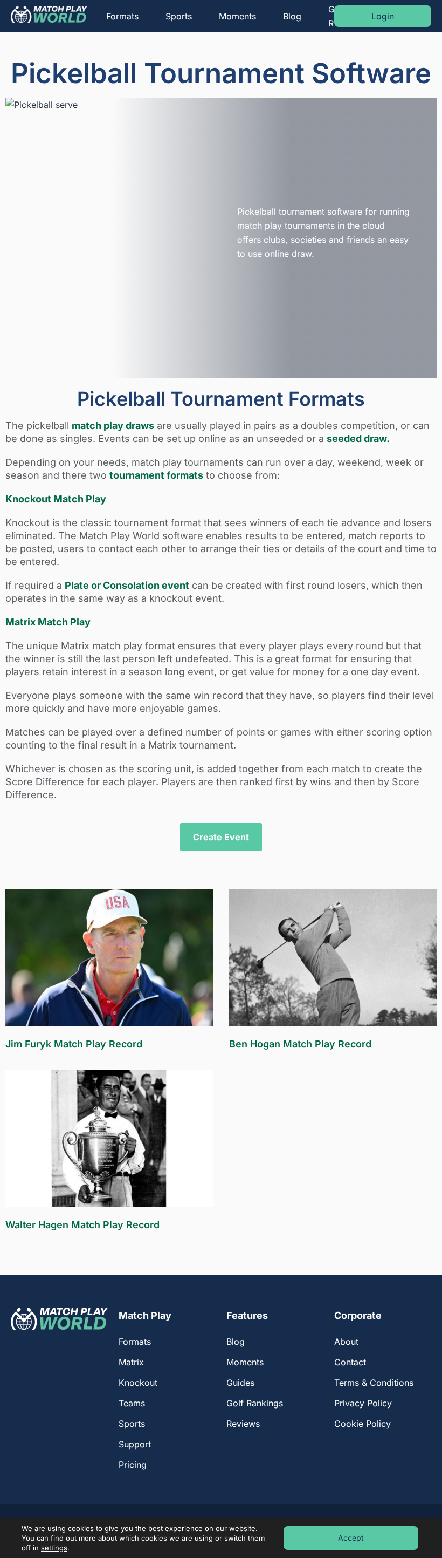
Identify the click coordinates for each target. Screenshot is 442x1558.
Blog (292, 16)
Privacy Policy (363, 1403)
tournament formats (156, 475)
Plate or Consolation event (127, 585)
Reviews (243, 1423)
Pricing (133, 1464)
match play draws (113, 425)
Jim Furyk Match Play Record (73, 1044)
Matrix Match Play (48, 622)
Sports (178, 16)
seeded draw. (358, 438)
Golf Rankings (254, 1403)
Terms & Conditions (373, 1382)
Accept (351, 1537)
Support (135, 1444)
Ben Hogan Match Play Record (300, 1044)
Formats (122, 16)
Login (382, 16)
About (346, 1341)
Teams (132, 1403)
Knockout (138, 1382)
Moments (237, 16)
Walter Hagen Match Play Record (82, 1224)
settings (54, 1547)
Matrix (131, 1362)
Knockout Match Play (55, 499)
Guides (240, 1382)
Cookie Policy (362, 1423)
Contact (350, 1362)
